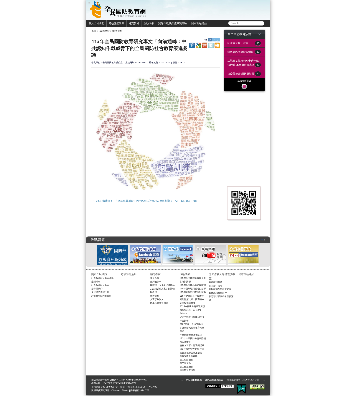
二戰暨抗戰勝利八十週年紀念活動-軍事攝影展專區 (243, 62)
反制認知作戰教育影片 (220, 289)
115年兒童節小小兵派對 (192, 296)
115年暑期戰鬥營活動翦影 (193, 288)
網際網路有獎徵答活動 (243, 51)
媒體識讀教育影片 (218, 293)
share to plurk (204, 45)
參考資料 (117, 31)
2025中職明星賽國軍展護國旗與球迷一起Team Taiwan (192, 310)
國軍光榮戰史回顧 (159, 303)
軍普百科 (154, 278)
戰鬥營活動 (185, 363)
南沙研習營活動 (187, 370)
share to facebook (192, 45)
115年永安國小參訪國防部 (193, 285)
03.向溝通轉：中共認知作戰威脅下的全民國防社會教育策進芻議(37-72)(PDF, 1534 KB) (146, 200)
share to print (217, 45)
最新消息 (95, 281)
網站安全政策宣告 (214, 379)
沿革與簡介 (97, 288)
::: (226, 33)
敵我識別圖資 (215, 282)
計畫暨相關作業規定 (101, 296)
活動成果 (149, 23)
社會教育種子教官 (243, 43)
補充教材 (134, 23)
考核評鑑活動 (116, 23)
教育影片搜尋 (215, 285)
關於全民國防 (96, 23)
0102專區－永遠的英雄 (191, 324)
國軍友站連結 (199, 23)
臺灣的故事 (155, 281)
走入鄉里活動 (186, 366)
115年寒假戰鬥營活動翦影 (193, 292)
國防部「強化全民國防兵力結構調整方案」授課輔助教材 (162, 288)
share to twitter (211, 45)
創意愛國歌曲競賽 (188, 356)
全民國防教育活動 (239, 34)
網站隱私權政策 (194, 379)
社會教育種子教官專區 (102, 278)
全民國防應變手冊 (100, 292)
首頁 (94, 31)
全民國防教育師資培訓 (191, 335)
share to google (198, 45)
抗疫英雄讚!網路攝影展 (243, 73)
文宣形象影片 (157, 299)
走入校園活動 (186, 359)
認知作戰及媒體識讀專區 (172, 23)
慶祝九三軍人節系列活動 (192, 345)
